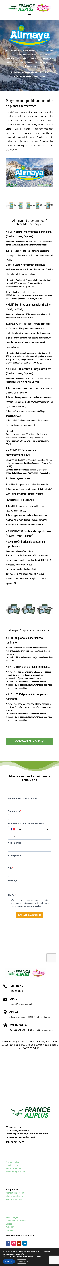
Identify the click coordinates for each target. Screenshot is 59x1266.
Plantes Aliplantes (14, 1199)
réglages (26, 1256)
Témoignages (12, 1217)
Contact (9, 1230)
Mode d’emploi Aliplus (16, 1171)
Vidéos (9, 1223)
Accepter (8, 1261)
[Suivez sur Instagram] (13, 1243)
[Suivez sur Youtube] (19, 1243)
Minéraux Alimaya (14, 1196)
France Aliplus (12, 1162)
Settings (22, 1261)
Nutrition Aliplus (13, 1165)
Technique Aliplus (14, 1168)
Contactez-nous (27, 741)
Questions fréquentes (16, 1220)
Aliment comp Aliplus (16, 1193)
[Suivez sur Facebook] (8, 1243)
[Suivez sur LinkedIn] (24, 1243)
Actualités (10, 1227)
